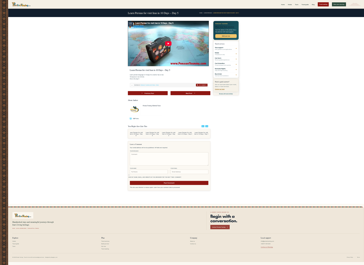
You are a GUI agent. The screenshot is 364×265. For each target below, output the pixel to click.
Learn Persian (208, 12)
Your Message (134, 151)
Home (283, 4)
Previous (203, 126)
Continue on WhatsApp (267, 247)
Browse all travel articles (226, 94)
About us (192, 241)
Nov (130, 25)
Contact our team (220, 89)
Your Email (174, 168)
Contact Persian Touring (218, 227)
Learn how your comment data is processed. (167, 187)
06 (130, 23)
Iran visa (103, 246)
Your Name (133, 168)
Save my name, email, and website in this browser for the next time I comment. (155, 177)
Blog (313, 4)
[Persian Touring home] (21, 4)
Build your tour (226, 36)
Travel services (105, 241)
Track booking (323, 4)
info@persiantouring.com (267, 241)
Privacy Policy (350, 257)
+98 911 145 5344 (265, 243)
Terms (358, 257)
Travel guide (305, 4)
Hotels (290, 4)
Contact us (193, 243)
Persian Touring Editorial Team (150, 85)
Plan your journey (338, 4)
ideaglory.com (54, 257)
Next (206, 126)
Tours (296, 4)
